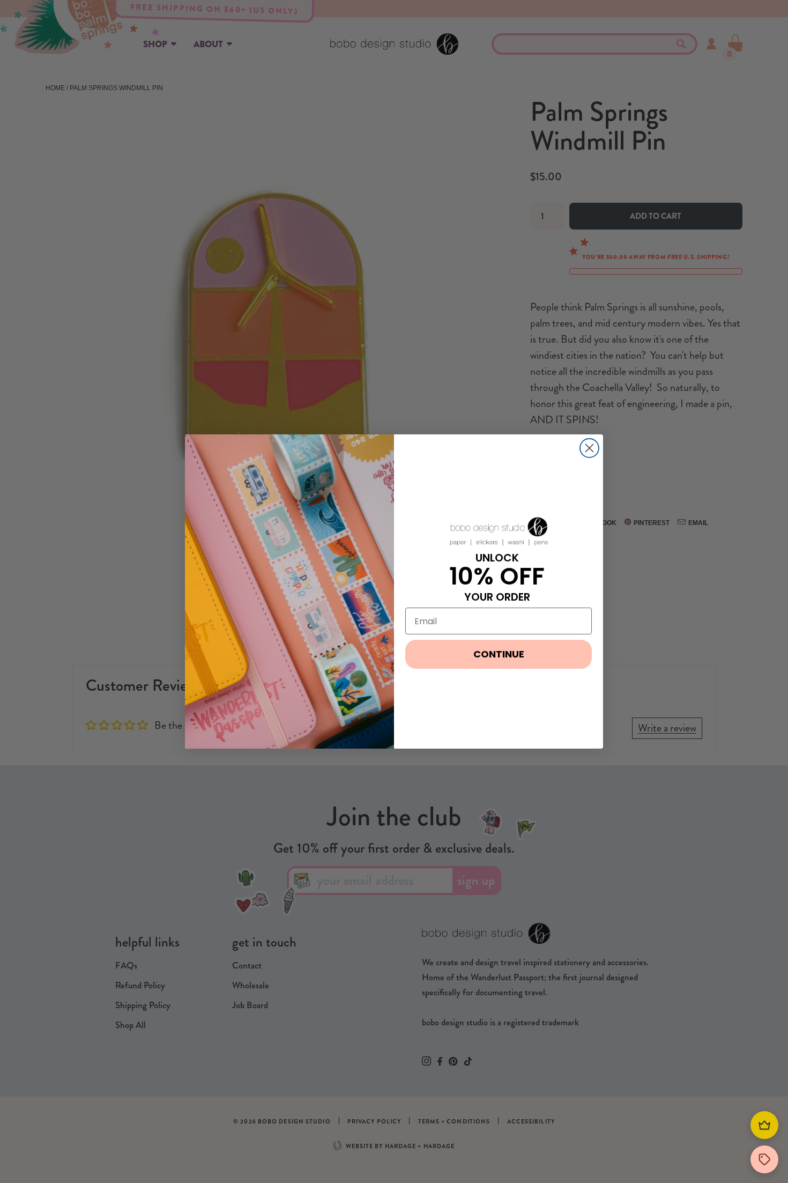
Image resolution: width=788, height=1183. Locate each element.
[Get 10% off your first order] (764, 1159)
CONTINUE (498, 654)
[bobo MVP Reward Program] (764, 1125)
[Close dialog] (589, 448)
